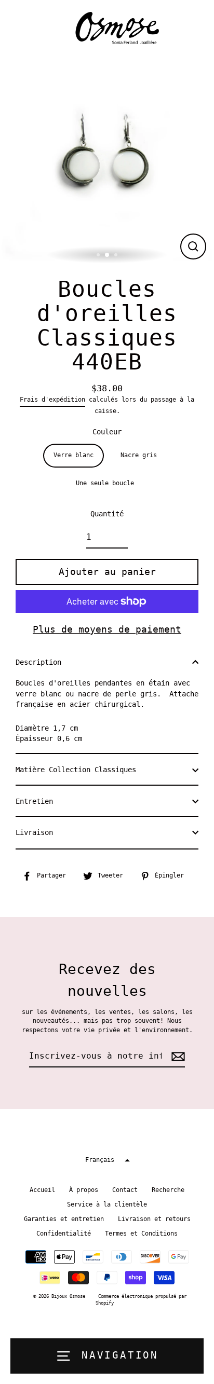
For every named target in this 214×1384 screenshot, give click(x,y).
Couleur (107, 432)
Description (38, 662)
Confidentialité (63, 1233)
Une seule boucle (105, 483)
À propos (83, 1190)
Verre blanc (73, 455)
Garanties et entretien (64, 1219)
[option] (107, 160)
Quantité (107, 514)
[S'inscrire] (176, 1056)
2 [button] (107, 255)
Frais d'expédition (52, 399)
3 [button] (116, 255)
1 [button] (99, 255)
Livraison (34, 832)
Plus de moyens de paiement (107, 629)
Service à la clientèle (107, 1204)
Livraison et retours (154, 1219)
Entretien (34, 801)
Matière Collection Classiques (76, 769)
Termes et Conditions (141, 1233)
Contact (125, 1190)
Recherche (168, 1190)
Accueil (42, 1190)
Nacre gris (139, 455)
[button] (107, 1160)
